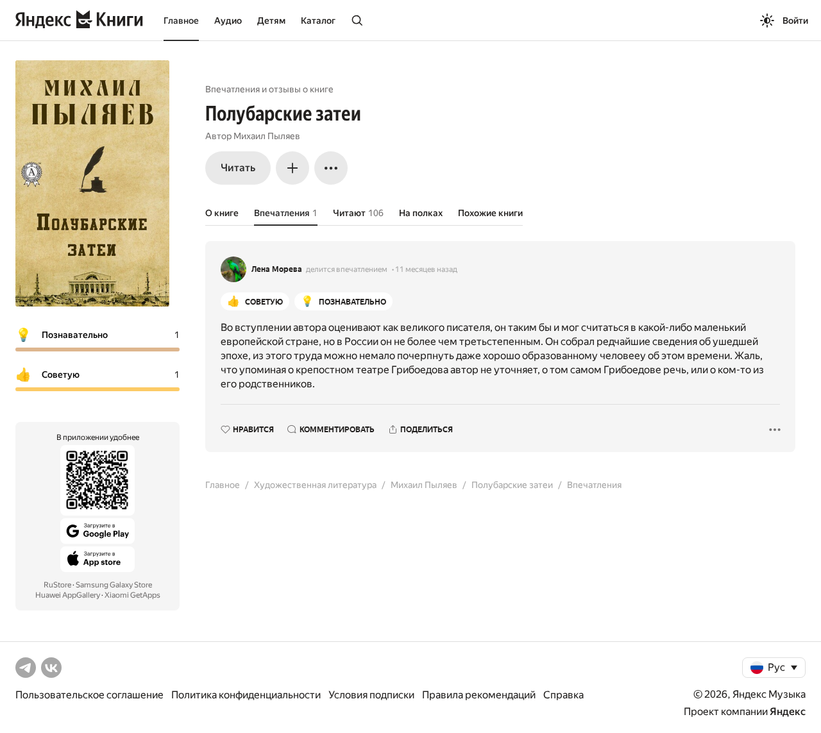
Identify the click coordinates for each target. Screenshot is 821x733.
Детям (271, 20)
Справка (563, 695)
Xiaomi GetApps (132, 595)
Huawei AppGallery (67, 595)
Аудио (228, 20)
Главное (181, 20)
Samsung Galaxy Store (114, 584)
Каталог (318, 20)
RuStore (57, 584)
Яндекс (788, 711)
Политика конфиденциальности (246, 695)
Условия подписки (371, 695)
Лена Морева (276, 269)
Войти (795, 20)
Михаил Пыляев (266, 136)
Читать (238, 168)
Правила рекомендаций (479, 695)
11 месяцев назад (426, 269)
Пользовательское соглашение (89, 695)
